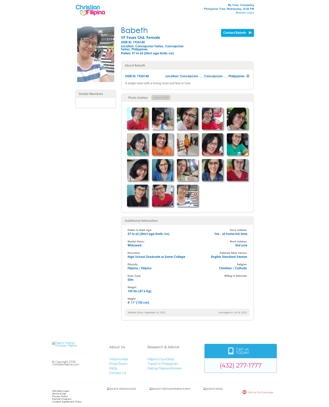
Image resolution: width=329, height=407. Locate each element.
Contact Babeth (235, 32)
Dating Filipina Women (164, 368)
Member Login (245, 12)
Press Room (118, 364)
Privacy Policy (60, 396)
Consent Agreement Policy (67, 401)
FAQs (113, 368)
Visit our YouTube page (260, 392)
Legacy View (160, 97)
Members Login (60, 390)
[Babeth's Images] (137, 119)
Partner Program (62, 398)
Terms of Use (59, 393)
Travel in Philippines (162, 364)
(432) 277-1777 (241, 365)
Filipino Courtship (160, 359)
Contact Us (117, 373)
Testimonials (118, 359)
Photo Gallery (138, 97)
